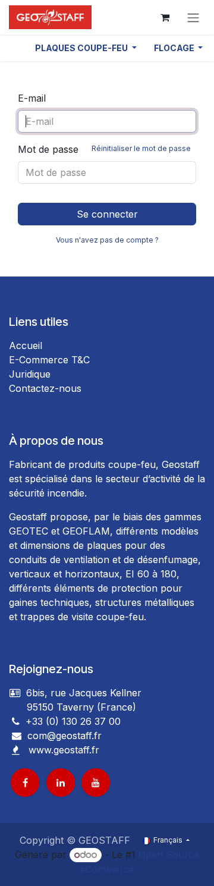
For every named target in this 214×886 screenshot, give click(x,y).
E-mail (32, 98)
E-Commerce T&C (49, 360)
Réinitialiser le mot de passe (141, 148)
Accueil (25, 345)
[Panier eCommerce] (165, 17)
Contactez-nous (45, 388)
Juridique (30, 374)
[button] (86, 48)
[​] (16, 736)
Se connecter (107, 214)
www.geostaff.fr (64, 750)
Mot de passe (104, 149)
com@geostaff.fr (63, 736)
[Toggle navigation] (193, 17)
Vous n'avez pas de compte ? (107, 239)
